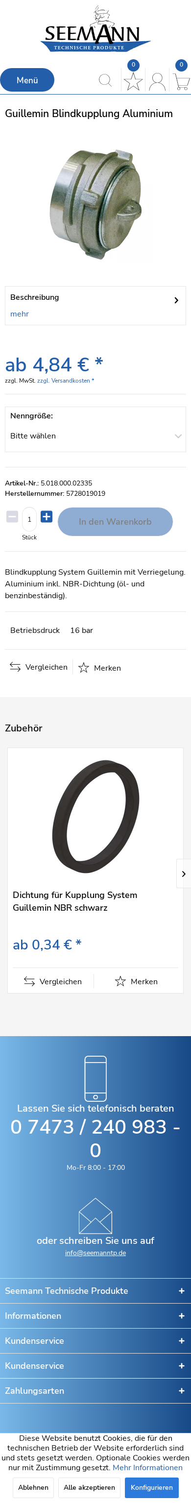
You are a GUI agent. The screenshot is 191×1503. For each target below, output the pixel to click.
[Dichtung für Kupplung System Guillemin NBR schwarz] (95, 816)
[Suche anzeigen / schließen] (108, 80)
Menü (27, 80)
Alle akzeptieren (89, 1487)
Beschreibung (34, 297)
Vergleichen (46, 667)
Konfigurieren (152, 1487)
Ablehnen (33, 1487)
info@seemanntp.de (95, 1253)
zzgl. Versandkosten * (65, 381)
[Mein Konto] (156, 80)
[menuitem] (27, 80)
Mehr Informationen (148, 1467)
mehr (19, 314)
